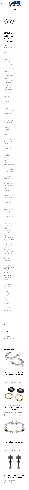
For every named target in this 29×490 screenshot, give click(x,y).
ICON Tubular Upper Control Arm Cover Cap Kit (14, 408)
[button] (13, 366)
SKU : (5, 336)
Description (7, 331)
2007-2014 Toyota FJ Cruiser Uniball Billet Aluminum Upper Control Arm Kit (14, 374)
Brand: (5, 338)
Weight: (6, 342)
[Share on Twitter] (6, 324)
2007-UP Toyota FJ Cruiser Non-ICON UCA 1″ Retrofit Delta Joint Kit (14, 476)
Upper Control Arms (14, 405)
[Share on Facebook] (4, 324)
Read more (10, 376)
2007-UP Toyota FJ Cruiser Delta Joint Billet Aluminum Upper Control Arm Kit (14, 442)
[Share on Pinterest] (7, 324)
